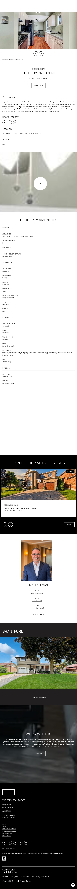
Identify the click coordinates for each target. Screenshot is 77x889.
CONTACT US (6, 836)
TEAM (4, 826)
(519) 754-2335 (37, 601)
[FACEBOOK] (4, 843)
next (41, 53)
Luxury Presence (42, 876)
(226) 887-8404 (7, 805)
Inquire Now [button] (38, 85)
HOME (4, 824)
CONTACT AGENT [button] (38, 614)
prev (35, 53)
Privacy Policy (25, 881)
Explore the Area (39, 697)
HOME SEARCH (7, 833)
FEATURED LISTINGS (9, 829)
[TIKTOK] (21, 843)
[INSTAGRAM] (10, 843)
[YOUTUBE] (15, 843)
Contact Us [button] (38, 753)
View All (69, 525)
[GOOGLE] (26, 843)
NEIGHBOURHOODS (9, 831)
